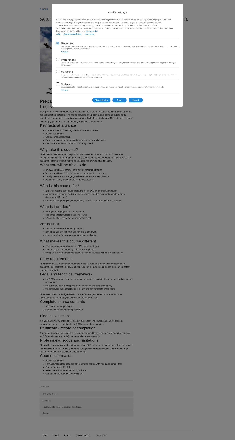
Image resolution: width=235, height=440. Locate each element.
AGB (58, 34)
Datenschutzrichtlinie (72, 34)
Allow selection (101, 100)
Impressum (89, 34)
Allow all (135, 100)
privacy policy (92, 31)
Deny (119, 100)
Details (65, 52)
